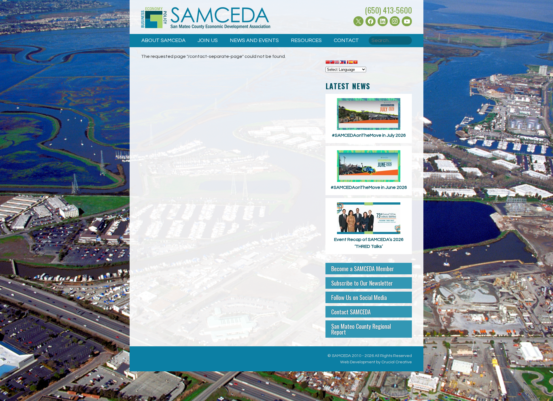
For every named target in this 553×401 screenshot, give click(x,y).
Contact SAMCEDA (351, 311)
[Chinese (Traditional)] (332, 62)
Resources (306, 40)
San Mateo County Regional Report (361, 329)
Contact (346, 40)
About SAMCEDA (163, 40)
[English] (337, 62)
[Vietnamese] (355, 62)
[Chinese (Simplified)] (327, 62)
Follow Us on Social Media (359, 297)
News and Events (254, 40)
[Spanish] (351, 62)
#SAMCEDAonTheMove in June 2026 (369, 187)
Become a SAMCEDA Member (362, 268)
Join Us (208, 40)
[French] (346, 62)
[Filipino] (341, 62)
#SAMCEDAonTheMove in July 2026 (369, 135)
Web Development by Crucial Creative (376, 362)
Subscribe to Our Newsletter (362, 283)
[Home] (205, 19)
